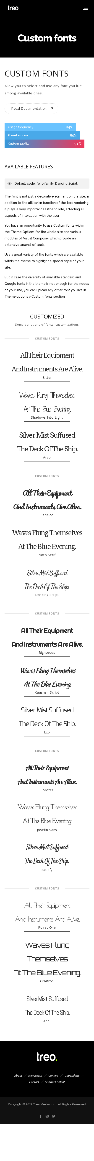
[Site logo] (14, 8)
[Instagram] (47, 1116)
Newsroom (35, 1075)
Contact (34, 1082)
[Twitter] (53, 1116)
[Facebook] (40, 1116)
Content (53, 1075)
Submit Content (55, 1082)
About (18, 1075)
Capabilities (72, 1075)
